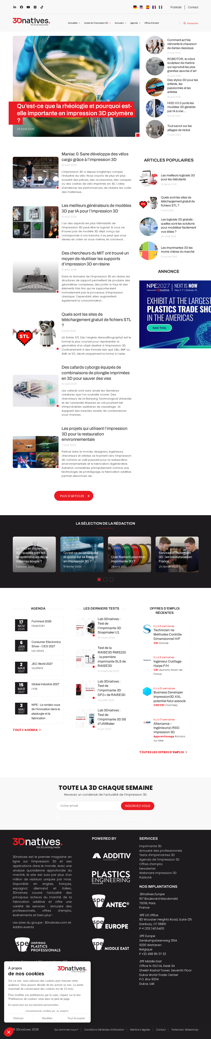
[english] (141, 7)
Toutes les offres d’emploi (161, 752)
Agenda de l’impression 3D (159, 859)
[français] (154, 7)
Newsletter (147, 869)
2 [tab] (105, 579)
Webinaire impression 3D (158, 873)
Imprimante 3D (150, 846)
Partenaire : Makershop (185, 1029)
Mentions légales (140, 1029)
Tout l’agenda (25, 730)
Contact (193, 7)
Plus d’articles (72, 496)
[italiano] (160, 7)
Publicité (176, 7)
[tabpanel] (34, 554)
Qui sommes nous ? (66, 1029)
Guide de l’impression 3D (96, 23)
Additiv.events (23, 927)
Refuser (18, 1018)
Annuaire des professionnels (160, 851)
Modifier (47, 1018)
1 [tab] (99, 579)
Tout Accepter (76, 1018)
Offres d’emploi (151, 23)
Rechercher (192, 23)
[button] (9, 1032)
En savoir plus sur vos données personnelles (33, 1005)
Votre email (69, 806)
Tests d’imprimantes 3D (157, 855)
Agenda (134, 23)
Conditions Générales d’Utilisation (104, 1029)
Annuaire (119, 23)
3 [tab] (111, 579)
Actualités (72, 23)
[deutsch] (135, 7)
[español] (147, 7)
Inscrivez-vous (137, 806)
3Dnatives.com (56, 923)
